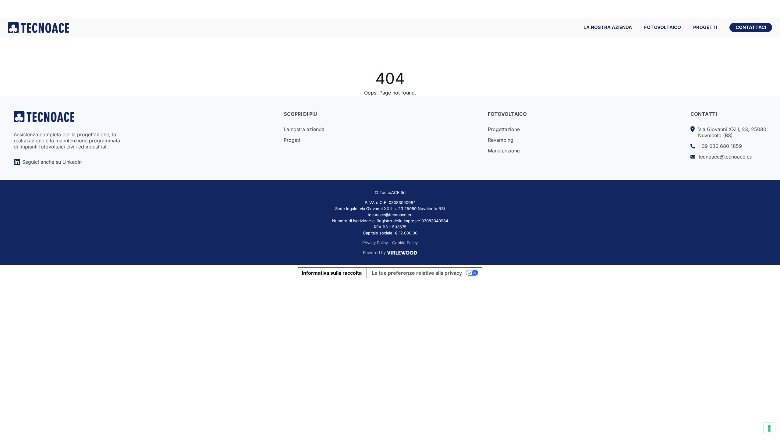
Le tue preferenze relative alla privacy (417, 273)
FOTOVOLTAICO (662, 27)
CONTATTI (703, 114)
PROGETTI (705, 27)
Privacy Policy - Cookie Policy (390, 242)
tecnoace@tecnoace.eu (725, 157)
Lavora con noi (730, 9)
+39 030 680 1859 (720, 146)
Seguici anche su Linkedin (52, 162)
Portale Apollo (677, 9)
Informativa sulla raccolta (332, 273)
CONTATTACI (751, 27)
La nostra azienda (304, 129)
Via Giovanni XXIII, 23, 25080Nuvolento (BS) (732, 132)
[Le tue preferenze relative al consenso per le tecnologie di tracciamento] (769, 428)
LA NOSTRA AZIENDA (607, 27)
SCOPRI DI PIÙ (300, 114)
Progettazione (504, 129)
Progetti (293, 140)
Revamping (500, 140)
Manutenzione (504, 151)
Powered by (374, 252)
